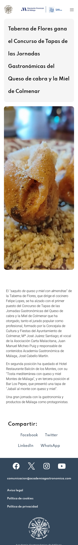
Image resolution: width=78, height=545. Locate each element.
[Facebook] (16, 466)
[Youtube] (62, 466)
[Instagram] (47, 466)
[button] (71, 9)
